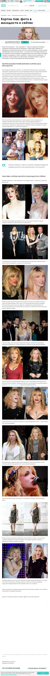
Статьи (35, 10)
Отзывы (27, 10)
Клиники (3, 10)
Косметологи (15, 10)
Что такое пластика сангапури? (38, 42)
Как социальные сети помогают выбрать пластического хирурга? (12, 42)
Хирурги (9, 10)
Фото (31, 10)
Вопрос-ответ (41, 10)
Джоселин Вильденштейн (13, 384)
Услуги (22, 10)
